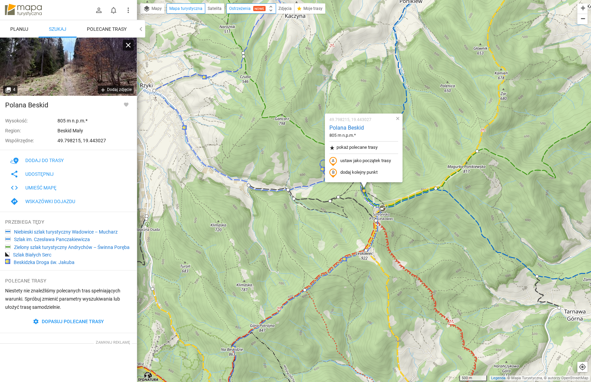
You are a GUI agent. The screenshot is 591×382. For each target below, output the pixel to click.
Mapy (156, 8)
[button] (154, 90)
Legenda (498, 378)
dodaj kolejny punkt (359, 172)
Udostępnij (39, 174)
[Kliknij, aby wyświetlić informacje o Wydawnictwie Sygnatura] (148, 376)
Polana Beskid (346, 127)
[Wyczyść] (128, 45)
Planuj (19, 29)
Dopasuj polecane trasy (72, 321)
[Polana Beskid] (68, 67)
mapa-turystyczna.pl (23, 10)
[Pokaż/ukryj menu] (128, 10)
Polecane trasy (107, 29)
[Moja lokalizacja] (582, 367)
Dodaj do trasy (44, 160)
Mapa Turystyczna (526, 378)
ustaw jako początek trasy (365, 160)
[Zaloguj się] (98, 10)
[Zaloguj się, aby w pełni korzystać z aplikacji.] (126, 104)
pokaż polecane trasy (357, 147)
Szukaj (57, 29)
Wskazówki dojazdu (50, 201)
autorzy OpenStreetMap (568, 378)
